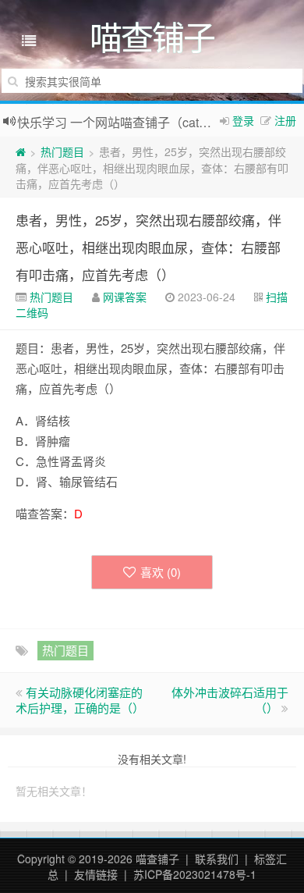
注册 (285, 120)
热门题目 (62, 151)
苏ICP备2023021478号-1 (194, 874)
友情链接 (96, 874)
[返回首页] (21, 151)
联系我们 (217, 858)
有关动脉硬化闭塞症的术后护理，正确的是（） (80, 700)
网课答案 (125, 296)
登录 (243, 120)
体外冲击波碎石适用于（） (229, 700)
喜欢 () (160, 572)
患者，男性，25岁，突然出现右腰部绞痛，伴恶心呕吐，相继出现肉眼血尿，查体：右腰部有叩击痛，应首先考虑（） (148, 247)
